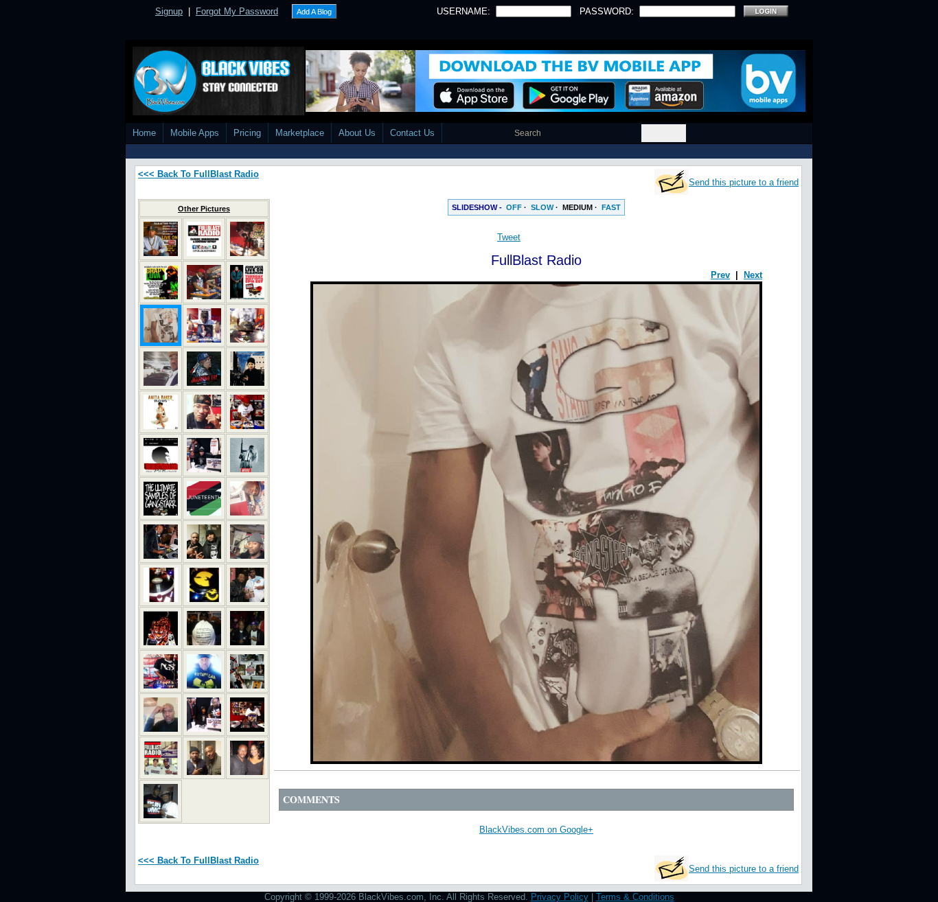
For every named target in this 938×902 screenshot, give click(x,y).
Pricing (247, 133)
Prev (720, 275)
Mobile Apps (194, 133)
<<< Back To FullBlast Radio (198, 174)
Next (753, 275)
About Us (357, 133)
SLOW (542, 207)
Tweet (509, 237)
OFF (514, 207)
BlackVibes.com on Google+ (536, 829)
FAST (611, 207)
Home (144, 133)
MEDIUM (577, 207)
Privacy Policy (559, 897)
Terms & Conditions (635, 897)
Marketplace (299, 133)
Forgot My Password (237, 11)
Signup (169, 11)
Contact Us (412, 133)
